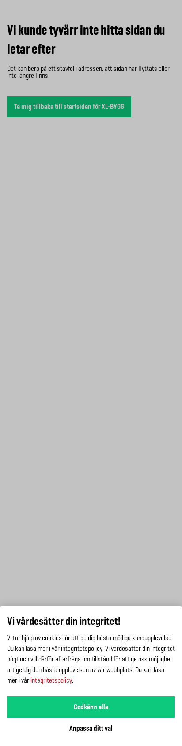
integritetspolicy (51, 680)
